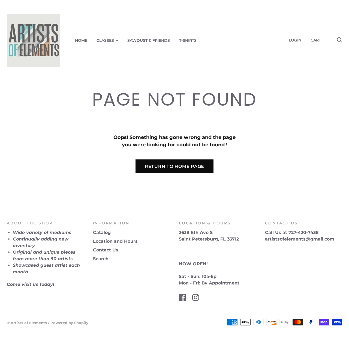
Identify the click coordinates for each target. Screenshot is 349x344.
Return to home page (174, 166)
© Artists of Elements (27, 323)
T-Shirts (188, 40)
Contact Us (105, 250)
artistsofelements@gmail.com (299, 239)
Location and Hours (115, 241)
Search (101, 258)
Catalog (102, 232)
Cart (318, 40)
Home (81, 40)
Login (295, 40)
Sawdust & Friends (148, 40)
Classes (105, 40)
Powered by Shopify (69, 323)
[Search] (339, 40)
